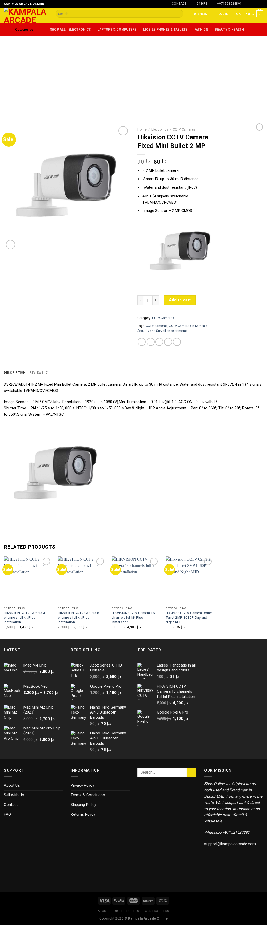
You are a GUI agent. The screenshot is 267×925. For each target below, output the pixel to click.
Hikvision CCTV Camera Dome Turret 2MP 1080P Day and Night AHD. (189, 617)
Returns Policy (83, 814)
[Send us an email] (260, 3)
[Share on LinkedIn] (177, 342)
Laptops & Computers (117, 29)
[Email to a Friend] (159, 342)
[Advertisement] (133, 75)
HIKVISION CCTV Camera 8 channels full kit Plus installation (78, 617)
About (103, 911)
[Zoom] (10, 244)
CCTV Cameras (184, 129)
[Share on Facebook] (142, 342)
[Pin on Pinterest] (168, 342)
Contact (11, 804)
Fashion (201, 29)
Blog (138, 911)
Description (15, 372)
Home (142, 129)
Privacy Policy (82, 785)
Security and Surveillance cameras (162, 331)
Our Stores (121, 911)
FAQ (7, 814)
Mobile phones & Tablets (165, 29)
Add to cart (180, 300)
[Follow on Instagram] (251, 3)
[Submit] (179, 14)
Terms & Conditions (88, 795)
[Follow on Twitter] (256, 3)
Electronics (79, 29)
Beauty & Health (229, 29)
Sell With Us (14, 795)
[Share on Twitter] (151, 342)
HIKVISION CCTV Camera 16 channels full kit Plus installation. (133, 617)
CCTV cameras (156, 326)
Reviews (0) (39, 372)
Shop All (58, 29)
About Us (12, 785)
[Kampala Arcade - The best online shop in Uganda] (26, 15)
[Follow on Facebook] (246, 3)
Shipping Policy (83, 804)
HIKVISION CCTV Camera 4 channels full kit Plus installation (24, 617)
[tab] (15, 373)
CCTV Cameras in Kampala (188, 326)
